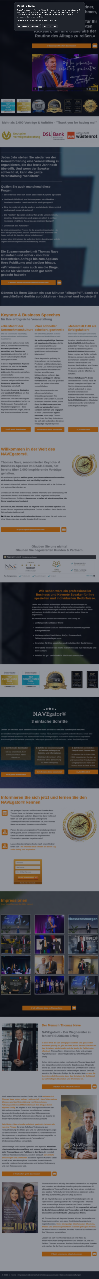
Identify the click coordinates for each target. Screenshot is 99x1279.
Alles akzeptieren (50, 26)
